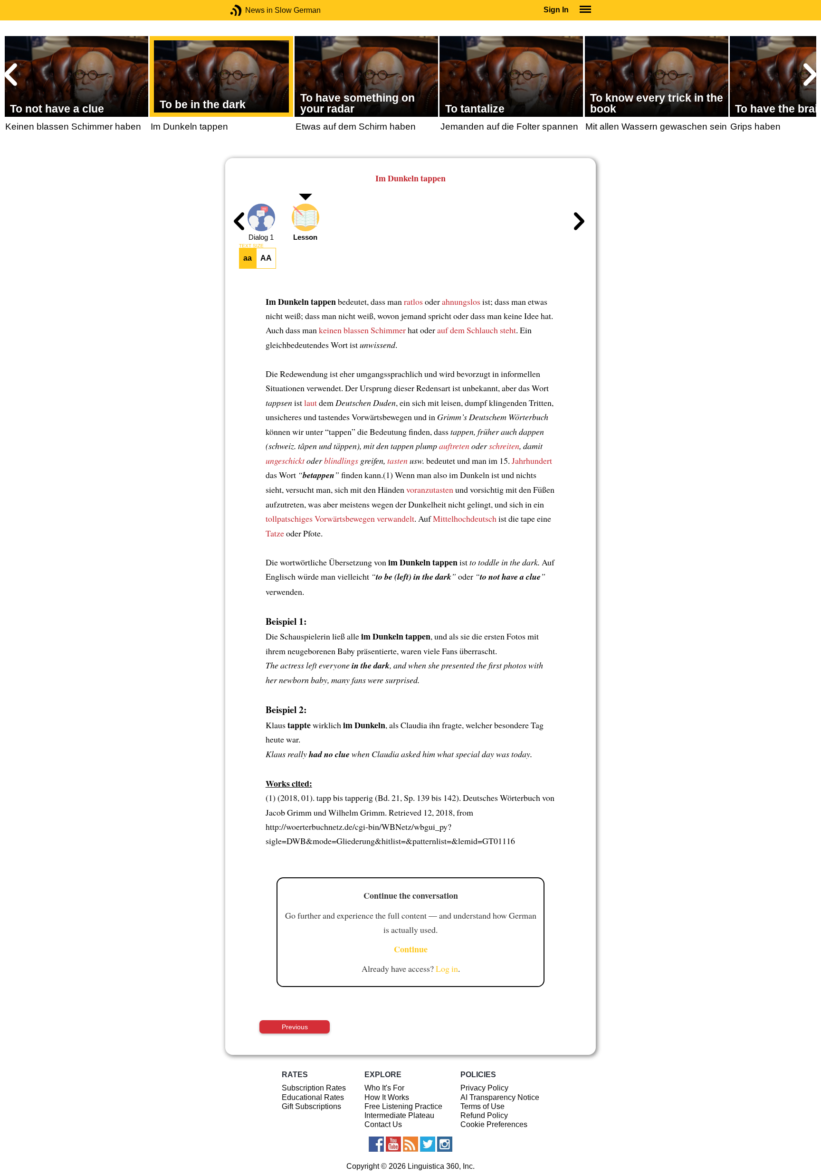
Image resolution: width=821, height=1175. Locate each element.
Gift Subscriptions (311, 1106)
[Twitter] (427, 1144)
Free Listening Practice (403, 1106)
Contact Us (383, 1124)
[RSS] (410, 1144)
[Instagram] (444, 1144)
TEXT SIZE (251, 246)
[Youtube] (393, 1144)
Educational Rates (313, 1097)
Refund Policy (484, 1115)
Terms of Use (482, 1106)
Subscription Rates (314, 1088)
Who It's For (384, 1088)
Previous (295, 1027)
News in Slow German (250, 10)
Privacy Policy (484, 1088)
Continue (411, 949)
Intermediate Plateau (399, 1115)
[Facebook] (376, 1144)
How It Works (386, 1097)
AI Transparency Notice (499, 1097)
